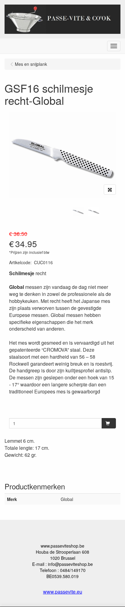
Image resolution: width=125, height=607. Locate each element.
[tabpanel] (78, 211)
